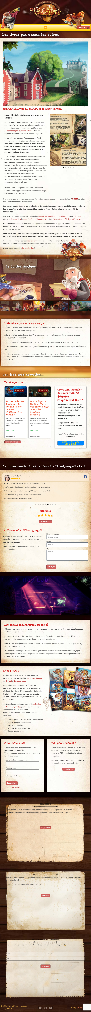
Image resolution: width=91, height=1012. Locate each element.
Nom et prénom (52, 534)
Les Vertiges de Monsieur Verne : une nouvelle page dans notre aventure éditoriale (39, 408)
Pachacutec (57, 219)
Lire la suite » (10, 431)
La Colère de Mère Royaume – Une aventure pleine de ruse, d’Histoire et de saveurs (15, 408)
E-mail (48, 541)
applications (32, 240)
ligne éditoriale (28, 248)
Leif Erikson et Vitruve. (71, 219)
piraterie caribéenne (34, 678)
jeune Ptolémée (29, 219)
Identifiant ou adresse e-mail (17, 760)
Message (49, 549)
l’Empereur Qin (42, 219)
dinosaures (78, 216)
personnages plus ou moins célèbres (18, 130)
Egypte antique (20, 681)
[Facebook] (40, 1008)
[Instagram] (45, 1008)
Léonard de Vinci (45, 216)
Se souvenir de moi (13, 776)
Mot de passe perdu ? (13, 787)
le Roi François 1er (59, 216)
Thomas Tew (16, 219)
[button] (45, 27)
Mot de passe (11, 768)
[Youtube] (51, 1008)
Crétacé (9, 681)
